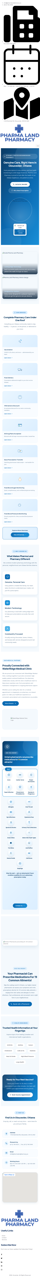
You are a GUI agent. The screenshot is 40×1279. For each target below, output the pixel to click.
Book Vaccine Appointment (21, 1095)
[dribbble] (20, 1266)
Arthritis (9, 1045)
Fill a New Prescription (21, 190)
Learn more (7, 358)
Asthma (20, 1045)
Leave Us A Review (21, 232)
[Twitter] (20, 1258)
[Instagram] (20, 1270)
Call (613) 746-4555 (21, 184)
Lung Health (20, 1062)
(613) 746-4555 (14, 1144)
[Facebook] (20, 1254)
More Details (9, 703)
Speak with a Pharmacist (21, 1004)
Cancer (30, 1045)
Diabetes (32, 1051)
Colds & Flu (20, 1051)
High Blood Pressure (27, 1056)
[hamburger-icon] (38, 146)
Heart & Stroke (10, 1056)
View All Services (19, 535)
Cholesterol (8, 1051)
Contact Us (19, 906)
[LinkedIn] (20, 1262)
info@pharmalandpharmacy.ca (19, 1154)
